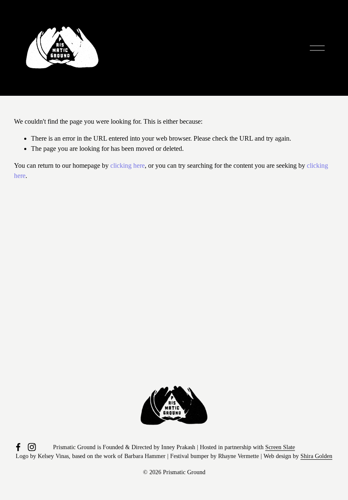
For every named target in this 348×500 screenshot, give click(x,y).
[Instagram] (32, 447)
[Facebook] (18, 447)
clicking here (127, 165)
